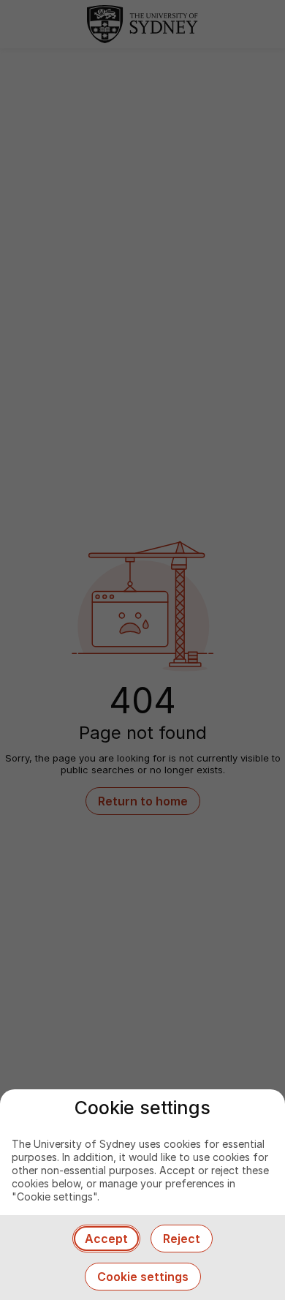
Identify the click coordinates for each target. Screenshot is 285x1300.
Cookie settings (143, 1276)
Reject (181, 1238)
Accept (106, 1238)
